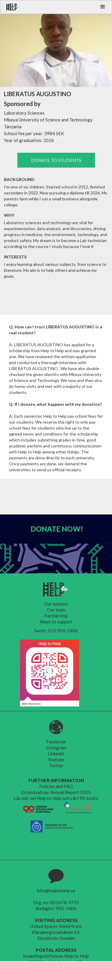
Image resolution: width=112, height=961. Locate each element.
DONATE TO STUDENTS (56, 160)
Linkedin (56, 753)
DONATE (57, 529)
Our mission (56, 603)
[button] (103, 6)
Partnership (56, 615)
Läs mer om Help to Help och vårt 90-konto (56, 798)
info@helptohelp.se (56, 890)
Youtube (56, 759)
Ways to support (56, 621)
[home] (10, 7)
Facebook (56, 741)
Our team (56, 609)
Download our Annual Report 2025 (56, 792)
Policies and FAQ (56, 786)
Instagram (56, 747)
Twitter (56, 765)
